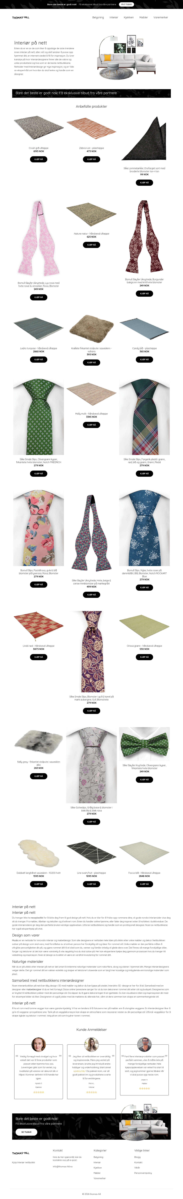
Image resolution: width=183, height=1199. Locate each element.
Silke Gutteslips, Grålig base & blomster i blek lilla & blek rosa (91, 809)
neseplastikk (37, 917)
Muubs (15, 940)
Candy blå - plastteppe (144, 348)
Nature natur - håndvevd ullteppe (91, 233)
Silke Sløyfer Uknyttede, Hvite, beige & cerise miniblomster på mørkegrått (91, 582)
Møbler (143, 17)
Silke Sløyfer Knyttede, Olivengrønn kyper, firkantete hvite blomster (144, 767)
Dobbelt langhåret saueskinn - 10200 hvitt (39, 872)
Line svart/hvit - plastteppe (91, 872)
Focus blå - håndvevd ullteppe (144, 872)
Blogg (137, 1157)
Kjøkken (129, 17)
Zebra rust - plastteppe (91, 148)
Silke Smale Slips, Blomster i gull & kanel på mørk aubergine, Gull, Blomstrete (91, 698)
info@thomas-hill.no (63, 1166)
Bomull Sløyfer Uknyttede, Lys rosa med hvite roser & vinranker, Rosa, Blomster (38, 284)
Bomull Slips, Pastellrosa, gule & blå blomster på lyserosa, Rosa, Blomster (38, 572)
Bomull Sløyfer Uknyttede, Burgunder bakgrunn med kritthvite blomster (144, 281)
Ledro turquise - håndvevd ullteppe (38, 348)
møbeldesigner (34, 989)
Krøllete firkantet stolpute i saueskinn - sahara (91, 350)
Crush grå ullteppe (38, 148)
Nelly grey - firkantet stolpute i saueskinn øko (38, 763)
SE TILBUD (26, 1132)
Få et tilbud (126, 4)
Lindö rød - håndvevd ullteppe (38, 645)
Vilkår (137, 1167)
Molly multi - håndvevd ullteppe (91, 413)
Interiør (114, 17)
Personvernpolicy (143, 1173)
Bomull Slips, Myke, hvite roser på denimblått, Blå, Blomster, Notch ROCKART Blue (144, 573)
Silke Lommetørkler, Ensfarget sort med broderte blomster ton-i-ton (144, 170)
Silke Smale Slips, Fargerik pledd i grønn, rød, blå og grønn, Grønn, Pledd (144, 461)
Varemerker (161, 17)
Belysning (98, 17)
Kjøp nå (38, 159)
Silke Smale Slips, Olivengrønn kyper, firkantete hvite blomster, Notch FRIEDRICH (38, 461)
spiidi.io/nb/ (79, 1071)
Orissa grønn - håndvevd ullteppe (144, 645)
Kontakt (138, 1162)
